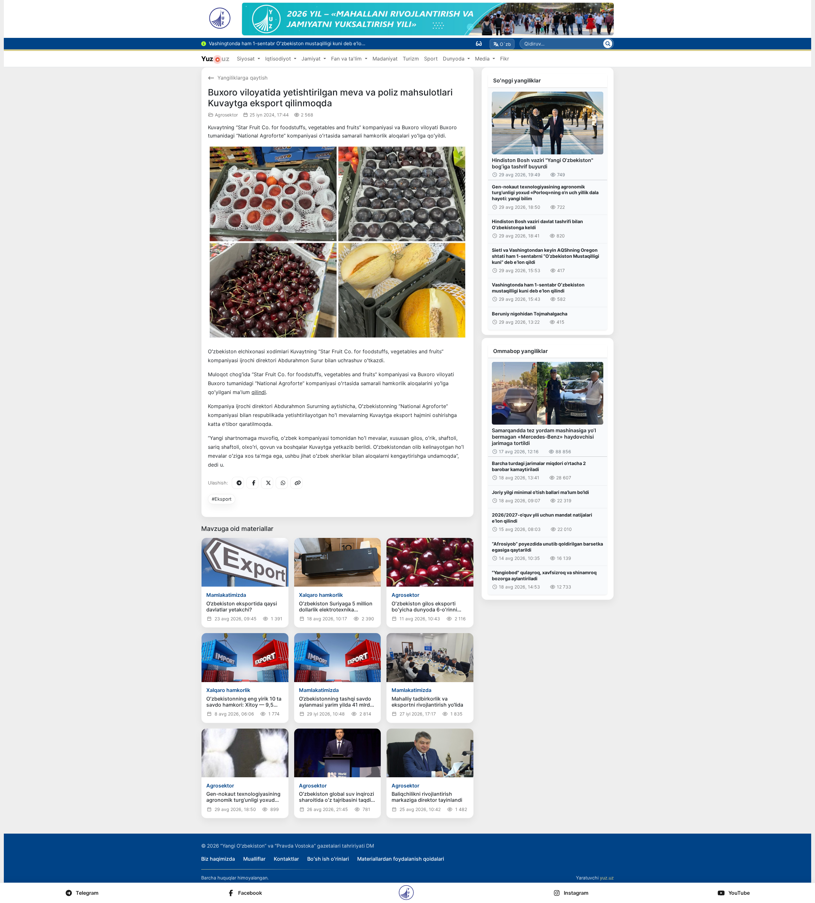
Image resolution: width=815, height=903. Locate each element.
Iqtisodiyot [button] (279, 58)
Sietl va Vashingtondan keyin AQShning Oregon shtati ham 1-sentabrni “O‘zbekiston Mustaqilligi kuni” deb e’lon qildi (545, 256)
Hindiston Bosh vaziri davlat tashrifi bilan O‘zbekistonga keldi (537, 224)
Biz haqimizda (218, 859)
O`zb (505, 44)
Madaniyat (385, 58)
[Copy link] (296, 483)
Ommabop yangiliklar (520, 351)
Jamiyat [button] (311, 58)
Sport (431, 58)
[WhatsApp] (282, 483)
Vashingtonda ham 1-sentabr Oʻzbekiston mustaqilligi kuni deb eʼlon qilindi (538, 287)
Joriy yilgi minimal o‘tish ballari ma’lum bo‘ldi (540, 492)
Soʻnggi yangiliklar (517, 80)
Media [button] (483, 58)
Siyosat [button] (246, 58)
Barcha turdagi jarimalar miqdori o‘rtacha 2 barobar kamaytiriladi (539, 466)
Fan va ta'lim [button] (347, 58)
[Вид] (479, 43)
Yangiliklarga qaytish (242, 77)
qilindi (259, 392)
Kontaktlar (286, 859)
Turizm (411, 58)
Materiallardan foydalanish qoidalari (400, 859)
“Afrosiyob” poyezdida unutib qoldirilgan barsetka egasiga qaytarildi (547, 547)
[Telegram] (238, 483)
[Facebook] (252, 483)
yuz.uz (607, 877)
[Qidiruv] (607, 43)
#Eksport (221, 499)
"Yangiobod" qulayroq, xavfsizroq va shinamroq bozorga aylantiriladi (544, 575)
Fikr (504, 58)
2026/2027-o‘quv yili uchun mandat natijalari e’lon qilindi (542, 518)
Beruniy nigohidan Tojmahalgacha (529, 313)
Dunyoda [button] (454, 58)
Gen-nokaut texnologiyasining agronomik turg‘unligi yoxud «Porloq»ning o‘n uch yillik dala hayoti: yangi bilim (545, 192)
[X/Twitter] (267, 483)
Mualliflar (254, 859)
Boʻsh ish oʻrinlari (328, 859)
